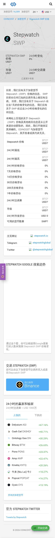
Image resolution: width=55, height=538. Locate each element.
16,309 (16, 11)
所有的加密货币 (15, 495)
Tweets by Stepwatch (16, 517)
